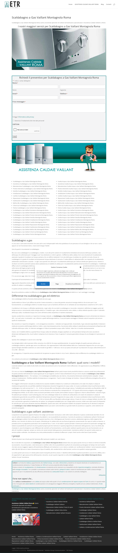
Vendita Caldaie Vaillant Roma (45, 543)
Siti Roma (69, 550)
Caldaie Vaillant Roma (86, 518)
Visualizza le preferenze (73, 284)
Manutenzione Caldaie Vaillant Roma (90, 504)
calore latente (29, 484)
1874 (44, 465)
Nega (57, 284)
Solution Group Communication (55, 550)
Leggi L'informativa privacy (20, 548)
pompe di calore (65, 469)
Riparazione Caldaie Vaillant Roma (22, 541)
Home (70, 4)
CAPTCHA (16, 124)
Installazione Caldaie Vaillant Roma (90, 513)
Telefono (63, 94)
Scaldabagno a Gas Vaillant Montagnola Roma (26, 489)
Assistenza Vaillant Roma (87, 501)
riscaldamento (28, 467)
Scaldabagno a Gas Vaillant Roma (89, 516)
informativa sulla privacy (26, 117)
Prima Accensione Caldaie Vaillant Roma (50, 539)
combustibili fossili (58, 472)
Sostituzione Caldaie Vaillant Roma (90, 524)
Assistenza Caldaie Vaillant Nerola (56, 501)
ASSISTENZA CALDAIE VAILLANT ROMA (87, 4)
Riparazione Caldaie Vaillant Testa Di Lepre (59, 507)
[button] (80, 267)
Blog (102, 4)
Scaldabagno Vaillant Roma (87, 510)
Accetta (43, 284)
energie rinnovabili (22, 469)
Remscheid (63, 463)
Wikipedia (102, 475)
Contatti (108, 4)
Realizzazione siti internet (35, 550)
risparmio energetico (84, 467)
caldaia (37, 481)
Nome (14, 90)
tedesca (29, 463)
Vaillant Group (47, 463)
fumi (86, 481)
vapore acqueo (78, 481)
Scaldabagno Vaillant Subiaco (55, 504)
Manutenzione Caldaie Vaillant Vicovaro (58, 513)
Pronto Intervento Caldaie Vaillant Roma (91, 507)
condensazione (66, 481)
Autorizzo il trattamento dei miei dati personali (29, 121)
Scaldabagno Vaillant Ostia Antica (56, 510)
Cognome (63, 90)
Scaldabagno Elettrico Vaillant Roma (90, 521)
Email (15, 94)
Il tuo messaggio (19, 102)
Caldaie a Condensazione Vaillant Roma (91, 527)
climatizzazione (41, 467)
